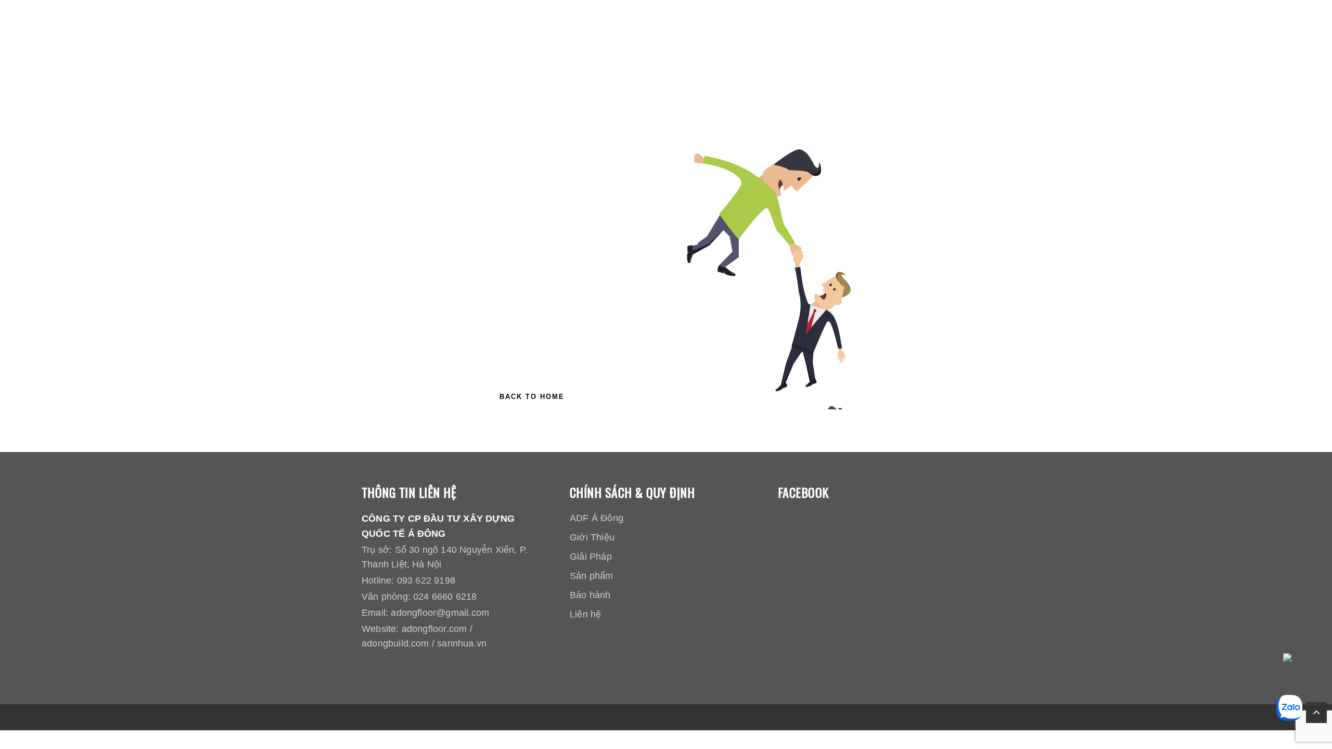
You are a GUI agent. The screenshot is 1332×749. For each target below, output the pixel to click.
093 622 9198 (426, 580)
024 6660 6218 (445, 596)
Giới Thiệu (592, 537)
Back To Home (532, 397)
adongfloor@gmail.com (440, 613)
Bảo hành (590, 595)
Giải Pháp (591, 556)
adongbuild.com (395, 643)
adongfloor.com (434, 629)
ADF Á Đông (596, 518)
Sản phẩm (591, 576)
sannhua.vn (461, 643)
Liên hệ (585, 614)
